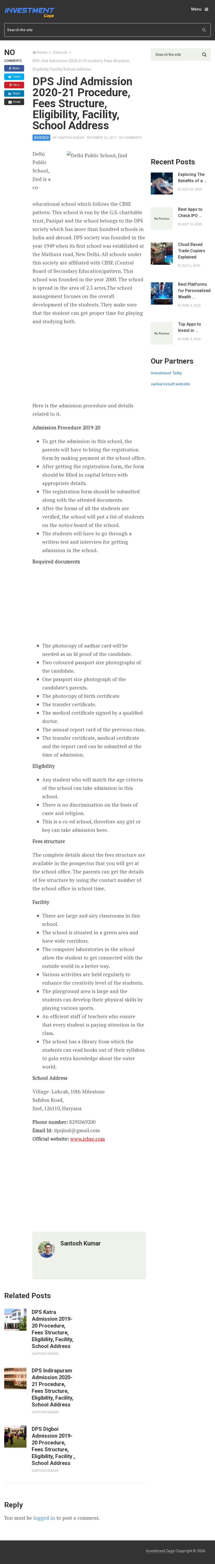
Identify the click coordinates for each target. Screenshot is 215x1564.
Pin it (15, 85)
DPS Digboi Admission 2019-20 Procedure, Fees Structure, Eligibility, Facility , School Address (53, 1446)
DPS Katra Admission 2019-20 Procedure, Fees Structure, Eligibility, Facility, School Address (52, 1329)
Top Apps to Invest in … (189, 327)
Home (42, 52)
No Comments (130, 137)
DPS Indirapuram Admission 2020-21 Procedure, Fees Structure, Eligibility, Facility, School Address (52, 1387)
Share (15, 68)
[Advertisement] (89, 363)
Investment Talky (166, 373)
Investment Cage (160, 1551)
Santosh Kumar (70, 137)
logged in (44, 1517)
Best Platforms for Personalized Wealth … (194, 290)
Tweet (16, 76)
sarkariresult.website (170, 384)
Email (16, 101)
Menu (196, 9)
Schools (60, 52)
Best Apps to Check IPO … (190, 212)
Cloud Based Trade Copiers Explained (191, 251)
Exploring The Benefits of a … (192, 177)
